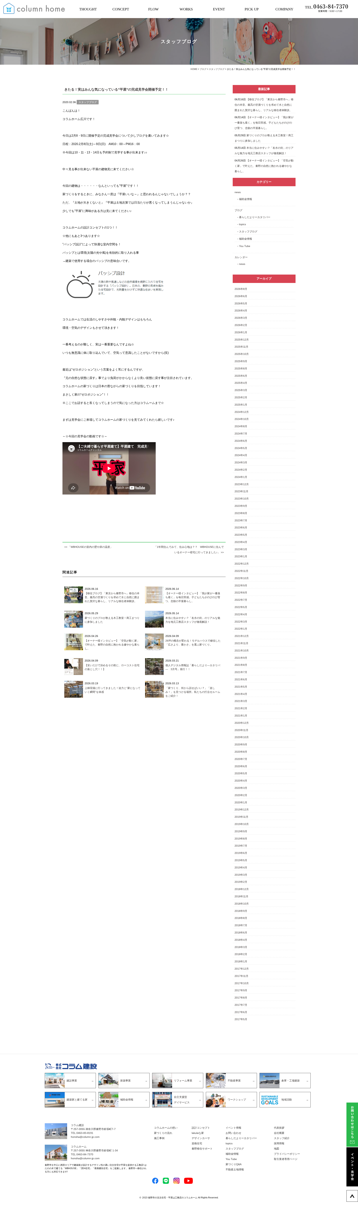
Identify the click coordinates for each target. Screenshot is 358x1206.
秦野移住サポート (202, 1148)
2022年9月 (241, 585)
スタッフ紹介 (282, 1138)
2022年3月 (241, 621)
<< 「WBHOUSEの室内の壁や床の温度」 (88, 546)
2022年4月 (241, 614)
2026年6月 (241, 296)
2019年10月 (242, 824)
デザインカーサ (201, 1138)
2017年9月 (241, 990)
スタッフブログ (248, 231)
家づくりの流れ (163, 1132)
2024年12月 (242, 411)
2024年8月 (241, 426)
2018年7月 (241, 925)
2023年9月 (241, 505)
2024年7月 (241, 433)
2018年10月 (242, 903)
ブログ (238, 210)
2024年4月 (241, 455)
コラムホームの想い (166, 1127)
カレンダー (241, 257)
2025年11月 (241, 346)
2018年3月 (241, 947)
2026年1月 (241, 332)
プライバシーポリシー (287, 1153)
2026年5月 (241, 303)
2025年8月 (241, 368)
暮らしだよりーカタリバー (254, 217)
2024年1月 (241, 477)
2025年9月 (241, 361)
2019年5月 (241, 860)
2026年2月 (241, 325)
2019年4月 (241, 867)
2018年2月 (241, 954)
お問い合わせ (233, 1132)
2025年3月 (241, 390)
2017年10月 (242, 983)
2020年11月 (241, 730)
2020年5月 (241, 773)
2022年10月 (242, 578)
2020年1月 (241, 802)
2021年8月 (241, 664)
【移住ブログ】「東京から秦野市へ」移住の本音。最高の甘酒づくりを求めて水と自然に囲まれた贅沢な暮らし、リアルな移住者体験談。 (112, 597)
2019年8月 (241, 838)
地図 (276, 1148)
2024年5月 (241, 448)
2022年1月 (241, 628)
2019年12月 (242, 809)
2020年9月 (241, 744)
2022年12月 (242, 563)
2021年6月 (241, 679)
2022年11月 (241, 570)
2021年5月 (241, 686)
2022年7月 (241, 599)
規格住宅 (197, 1143)
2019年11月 (241, 816)
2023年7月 (241, 520)
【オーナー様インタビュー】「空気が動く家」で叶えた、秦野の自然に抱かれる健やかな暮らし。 (112, 644)
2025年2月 (241, 397)
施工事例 (159, 1138)
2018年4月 (241, 939)
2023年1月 (241, 556)
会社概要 (279, 1132)
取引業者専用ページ (285, 1159)
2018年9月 (241, 910)
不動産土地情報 (235, 1169)
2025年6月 (241, 375)
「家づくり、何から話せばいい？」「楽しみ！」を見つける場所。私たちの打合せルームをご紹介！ (192, 692)
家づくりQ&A (233, 1164)
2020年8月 (241, 751)
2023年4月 (241, 542)
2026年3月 (241, 317)
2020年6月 (241, 766)
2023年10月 (242, 498)
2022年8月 (241, 592)
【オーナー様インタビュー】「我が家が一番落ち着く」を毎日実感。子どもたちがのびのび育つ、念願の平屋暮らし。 (192, 597)
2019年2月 (241, 881)
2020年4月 (241, 780)
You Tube (244, 246)
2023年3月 (241, 549)
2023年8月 (241, 513)
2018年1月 (241, 961)
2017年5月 (241, 1019)
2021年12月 (242, 636)
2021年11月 (241, 643)
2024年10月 (242, 419)
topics (242, 224)
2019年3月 (241, 874)
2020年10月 (242, 737)
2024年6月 (241, 440)
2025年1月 (241, 404)
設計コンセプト (201, 1127)
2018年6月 (241, 932)
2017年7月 (241, 1004)
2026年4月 (241, 310)
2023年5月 (241, 534)
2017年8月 (241, 997)
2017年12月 (242, 968)
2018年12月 (242, 889)
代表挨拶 (279, 1127)
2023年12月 (242, 484)
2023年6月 (241, 527)
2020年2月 (241, 795)
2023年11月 (241, 491)
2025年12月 (242, 339)
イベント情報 (233, 1127)
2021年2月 (241, 708)
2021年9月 (241, 657)
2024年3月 (241, 462)
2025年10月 (242, 353)
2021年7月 (241, 672)
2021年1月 (241, 715)
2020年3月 (241, 787)
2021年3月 (241, 701)
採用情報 (279, 1143)
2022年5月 (241, 607)
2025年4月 (241, 382)
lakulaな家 (198, 1132)
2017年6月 (241, 1012)
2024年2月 (241, 469)
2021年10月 (242, 650)
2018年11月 (241, 896)
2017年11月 (241, 975)
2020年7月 (241, 759)
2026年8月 (241, 288)
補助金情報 (245, 199)
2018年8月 (241, 918)
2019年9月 (241, 831)
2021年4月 (241, 693)
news (238, 192)
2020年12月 (242, 722)
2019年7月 (241, 845)
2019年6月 (241, 852)
